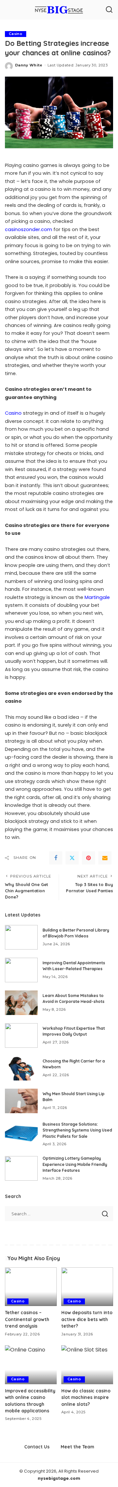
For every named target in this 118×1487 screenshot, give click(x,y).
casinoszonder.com (28, 229)
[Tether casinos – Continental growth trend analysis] (31, 1286)
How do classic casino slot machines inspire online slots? (85, 1397)
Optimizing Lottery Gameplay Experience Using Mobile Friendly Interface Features (75, 1164)
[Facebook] (55, 857)
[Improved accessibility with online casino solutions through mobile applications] (31, 1364)
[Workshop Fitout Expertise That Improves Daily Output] (21, 1035)
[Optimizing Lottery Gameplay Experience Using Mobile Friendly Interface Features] (21, 1168)
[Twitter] (72, 857)
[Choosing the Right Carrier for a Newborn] (21, 1068)
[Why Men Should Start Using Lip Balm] (21, 1101)
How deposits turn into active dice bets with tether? (86, 1319)
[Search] (109, 10)
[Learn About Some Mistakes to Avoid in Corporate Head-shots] (21, 1002)
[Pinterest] (88, 857)
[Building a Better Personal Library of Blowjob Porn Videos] (21, 937)
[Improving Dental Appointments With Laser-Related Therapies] (21, 970)
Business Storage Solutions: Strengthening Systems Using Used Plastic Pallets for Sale (77, 1130)
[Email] (104, 857)
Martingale (97, 597)
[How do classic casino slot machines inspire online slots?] (87, 1364)
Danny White (29, 65)
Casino (15, 34)
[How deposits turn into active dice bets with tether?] (87, 1286)
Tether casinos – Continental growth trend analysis (27, 1319)
